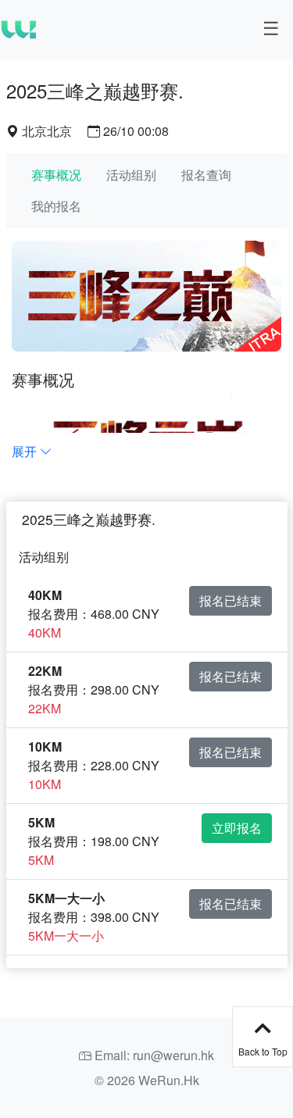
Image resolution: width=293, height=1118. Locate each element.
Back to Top (263, 1051)
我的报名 (56, 206)
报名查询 (206, 175)
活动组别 (131, 175)
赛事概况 (56, 175)
